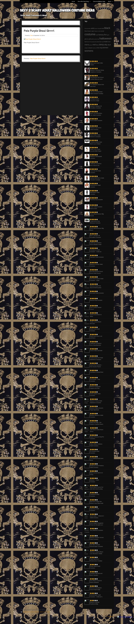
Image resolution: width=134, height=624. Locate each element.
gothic (92, 39)
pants (91, 45)
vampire (90, 48)
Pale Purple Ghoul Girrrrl (37, 58)
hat (86, 41)
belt (103, 28)
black (107, 27)
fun (105, 35)
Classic (96, 31)
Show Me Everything (83, 2)
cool (99, 31)
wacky (94, 47)
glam (108, 34)
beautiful (100, 28)
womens (89, 50)
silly (105, 45)
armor (96, 28)
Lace (97, 41)
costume (90, 34)
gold (90, 39)
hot (91, 41)
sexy (101, 44)
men (109, 41)
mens (87, 45)
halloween (105, 38)
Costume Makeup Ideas (99, 1)
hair (98, 39)
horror (88, 41)
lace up (101, 41)
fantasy (101, 35)
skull (109, 45)
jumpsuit (94, 41)
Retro (97, 45)
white (97, 48)
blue (86, 31)
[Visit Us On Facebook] (124, 617)
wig (101, 48)
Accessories (88, 28)
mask (106, 41)
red (94, 45)
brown (89, 31)
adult (92, 28)
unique (86, 47)
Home (73, 1)
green (95, 39)
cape (92, 31)
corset (102, 31)
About (109, 2)
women (105, 48)
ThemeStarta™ (110, 616)
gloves (86, 39)
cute (97, 35)
